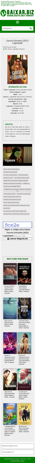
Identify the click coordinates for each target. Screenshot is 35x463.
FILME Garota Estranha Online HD (12, 196)
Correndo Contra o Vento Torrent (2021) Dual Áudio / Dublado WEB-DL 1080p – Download (24, 324)
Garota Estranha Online (10, 193)
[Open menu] (17, 22)
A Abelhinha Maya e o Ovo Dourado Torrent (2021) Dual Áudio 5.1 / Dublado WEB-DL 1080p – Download (9, 431)
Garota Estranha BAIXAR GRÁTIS (12, 186)
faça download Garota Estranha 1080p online (15, 211)
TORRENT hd (26, 183)
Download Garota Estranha (10, 172)
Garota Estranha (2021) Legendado (17, 41)
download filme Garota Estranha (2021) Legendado (16, 213)
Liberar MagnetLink (18, 239)
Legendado (15, 49)
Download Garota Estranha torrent (12, 199)
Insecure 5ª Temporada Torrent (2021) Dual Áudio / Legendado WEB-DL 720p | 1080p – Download (24, 360)
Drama (10, 49)
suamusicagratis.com (8, 452)
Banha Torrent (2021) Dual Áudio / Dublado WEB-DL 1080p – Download (24, 429)
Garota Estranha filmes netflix (21, 177)
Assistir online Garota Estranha (11, 169)
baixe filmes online (8, 177)
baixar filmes (7, 208)
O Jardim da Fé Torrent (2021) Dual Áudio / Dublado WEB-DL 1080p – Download (24, 395)
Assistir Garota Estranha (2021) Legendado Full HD (16, 205)
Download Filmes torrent (17, 461)
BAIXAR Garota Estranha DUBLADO (13, 183)
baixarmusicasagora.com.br (9, 446)
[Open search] (30, 28)
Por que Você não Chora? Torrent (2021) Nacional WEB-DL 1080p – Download (9, 290)
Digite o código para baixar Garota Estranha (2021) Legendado (16, 232)
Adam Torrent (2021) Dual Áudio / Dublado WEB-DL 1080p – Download (9, 394)
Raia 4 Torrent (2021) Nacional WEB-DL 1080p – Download (9, 323)
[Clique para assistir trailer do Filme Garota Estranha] (17, 165)
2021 (5, 49)
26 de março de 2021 (10, 47)
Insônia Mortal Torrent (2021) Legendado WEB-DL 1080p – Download (24, 289)
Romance (22, 49)
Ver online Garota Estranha (10, 175)
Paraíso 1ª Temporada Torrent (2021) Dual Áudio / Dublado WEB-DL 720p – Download (9, 359)
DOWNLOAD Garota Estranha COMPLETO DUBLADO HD (17, 190)
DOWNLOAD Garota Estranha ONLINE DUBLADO (16, 180)
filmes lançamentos (23, 175)
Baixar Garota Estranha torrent (11, 202)
